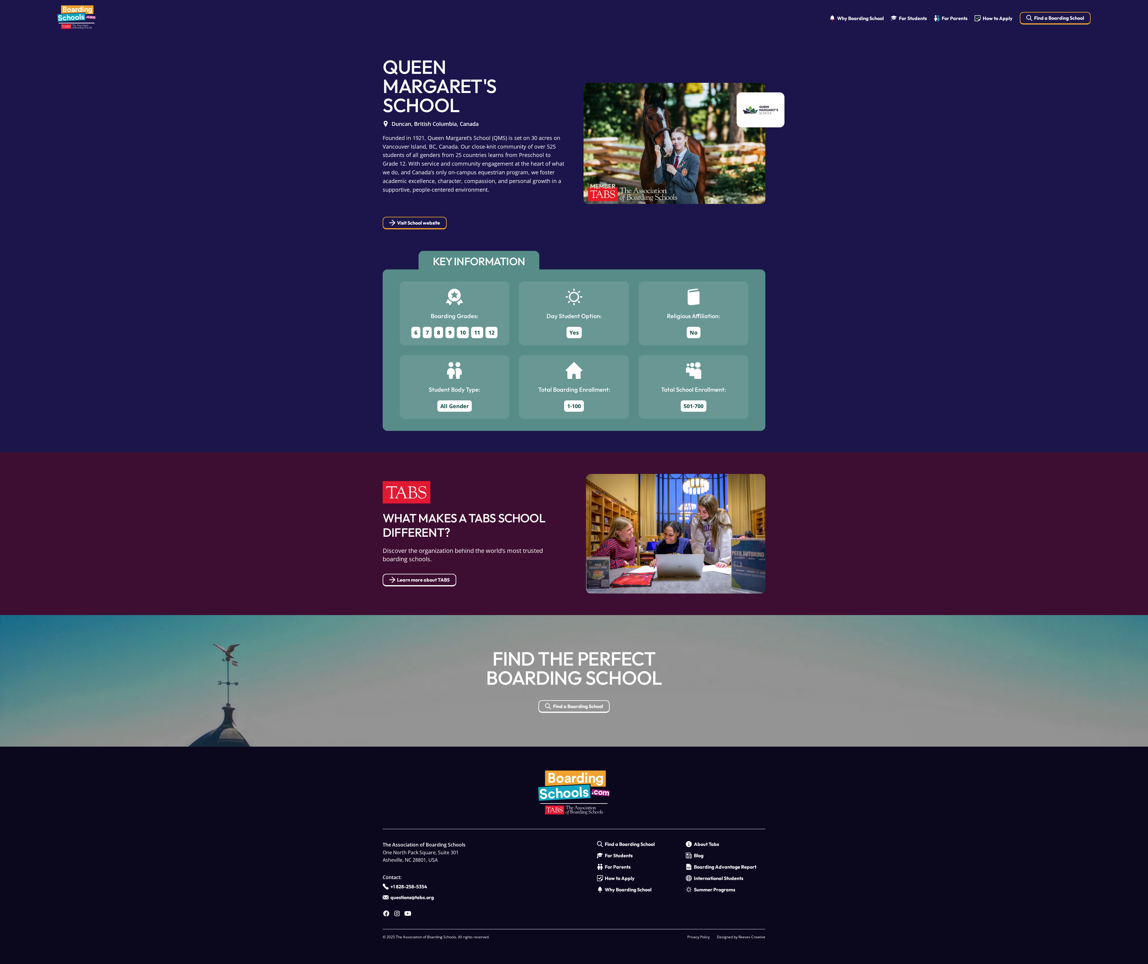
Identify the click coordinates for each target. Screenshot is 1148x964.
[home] (76, 18)
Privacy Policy (698, 936)
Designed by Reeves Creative (741, 936)
